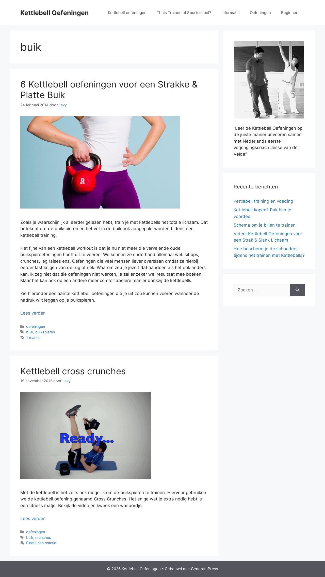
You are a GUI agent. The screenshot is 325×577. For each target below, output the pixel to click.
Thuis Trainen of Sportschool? (184, 12)
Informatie (230, 12)
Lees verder (32, 313)
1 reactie (33, 337)
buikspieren (45, 332)
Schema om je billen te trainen (265, 225)
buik (29, 332)
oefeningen (35, 326)
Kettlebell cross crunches (73, 371)
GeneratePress (204, 568)
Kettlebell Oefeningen (54, 13)
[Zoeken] (297, 290)
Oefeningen (260, 12)
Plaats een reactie (41, 543)
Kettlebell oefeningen (127, 12)
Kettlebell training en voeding (263, 201)
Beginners (290, 12)
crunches (43, 537)
